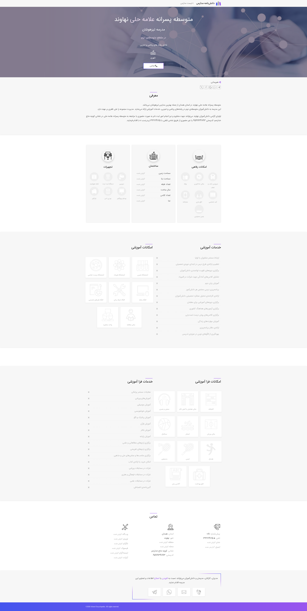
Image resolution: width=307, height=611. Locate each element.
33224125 (155, 120)
